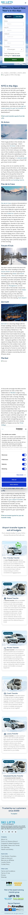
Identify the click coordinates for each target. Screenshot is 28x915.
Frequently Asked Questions (10, 843)
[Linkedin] (15, 831)
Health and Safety (7, 849)
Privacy (3, 875)
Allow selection (14, 484)
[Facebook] (2, 831)
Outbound (6, 33)
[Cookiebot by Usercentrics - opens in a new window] (16, 429)
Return (9, 16)
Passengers (7, 46)
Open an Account (6, 858)
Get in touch (16, 55)
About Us (4, 839)
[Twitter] (5, 831)
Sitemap (4, 877)
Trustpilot (4, 66)
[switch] (24, 459)
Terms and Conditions (8, 871)
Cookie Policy (5, 864)
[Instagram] (9, 831)
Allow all (14, 479)
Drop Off (6, 27)
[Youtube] (12, 831)
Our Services (5, 847)
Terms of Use (5, 873)
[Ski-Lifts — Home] (7, 2)
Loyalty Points (5, 862)
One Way (19, 16)
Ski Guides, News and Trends (10, 845)
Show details (20, 475)
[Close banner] (25, 429)
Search (14, 59)
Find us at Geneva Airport (9, 841)
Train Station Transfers (8, 856)
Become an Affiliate (7, 860)
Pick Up (6, 21)
